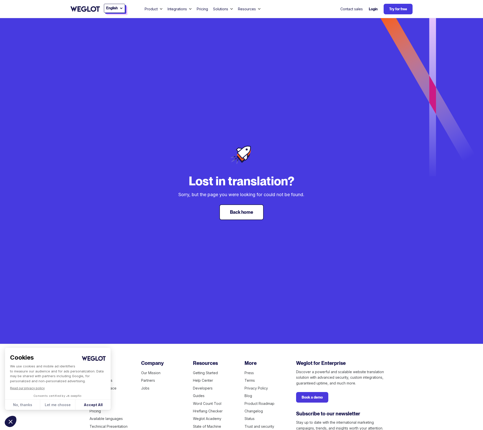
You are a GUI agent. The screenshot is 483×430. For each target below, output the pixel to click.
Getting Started (205, 373)
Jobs (145, 388)
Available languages (106, 418)
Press (249, 373)
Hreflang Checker (208, 411)
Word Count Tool (207, 403)
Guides (199, 396)
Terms (250, 380)
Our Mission (150, 373)
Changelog (254, 411)
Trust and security (259, 426)
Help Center (203, 380)
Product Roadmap (259, 403)
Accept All (93, 405)
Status (250, 418)
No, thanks (22, 405)
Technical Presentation (109, 426)
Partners (148, 380)
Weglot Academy (207, 418)
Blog (248, 396)
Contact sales (351, 9)
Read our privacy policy (27, 388)
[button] (11, 421)
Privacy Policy (256, 388)
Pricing (202, 9)
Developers (203, 388)
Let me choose (58, 405)
